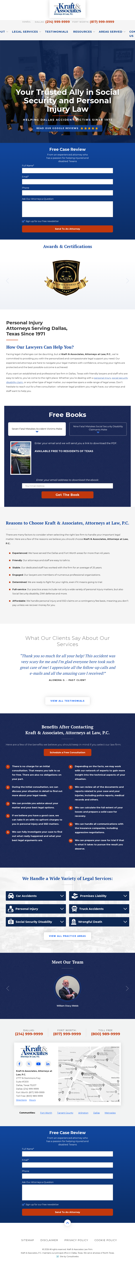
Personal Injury (26, 909)
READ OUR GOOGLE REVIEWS (58, 128)
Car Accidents (26, 896)
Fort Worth (46, 1113)
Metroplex (110, 1113)
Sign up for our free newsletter (42, 221)
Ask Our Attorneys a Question (38, 199)
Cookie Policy (106, 1240)
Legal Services (25, 31)
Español (26, 22)
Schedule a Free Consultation (67, 752)
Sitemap (27, 1240)
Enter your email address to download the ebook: (67, 479)
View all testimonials (67, 701)
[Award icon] (66, 262)
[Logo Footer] (34, 1044)
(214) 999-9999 (52, 22)
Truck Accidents (91, 909)
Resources (83, 31)
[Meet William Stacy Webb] (68, 978)
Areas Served (111, 31)
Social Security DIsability (34, 921)
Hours (32, 1100)
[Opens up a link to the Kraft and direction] (89, 1046)
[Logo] (67, 9)
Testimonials (56, 31)
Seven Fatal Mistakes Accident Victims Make (37, 428)
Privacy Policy (76, 1240)
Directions (21, 1100)
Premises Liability (93, 896)
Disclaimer (49, 1240)
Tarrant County (65, 1113)
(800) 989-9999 (105, 1032)
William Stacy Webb (67, 1006)
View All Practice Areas (67, 936)
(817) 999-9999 (93, 22)
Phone (25, 188)
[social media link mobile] (19, 1064)
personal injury (102, 378)
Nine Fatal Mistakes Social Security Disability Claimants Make (98, 428)
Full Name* (28, 165)
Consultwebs (73, 1256)
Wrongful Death (90, 921)
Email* (25, 177)
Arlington (83, 1113)
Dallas (96, 1113)
